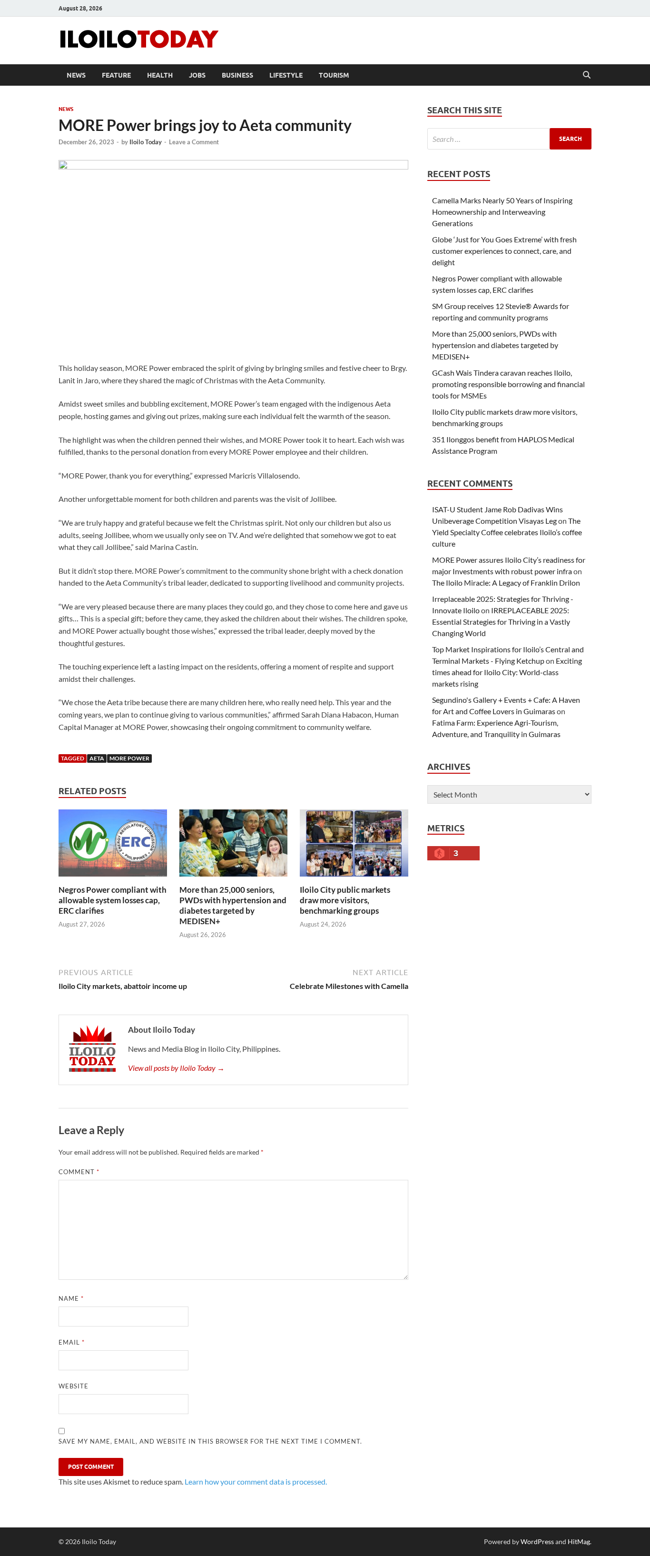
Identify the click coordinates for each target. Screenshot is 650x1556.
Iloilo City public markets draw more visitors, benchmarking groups (345, 900)
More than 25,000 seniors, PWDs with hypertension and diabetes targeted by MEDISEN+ (232, 905)
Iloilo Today (145, 142)
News (76, 75)
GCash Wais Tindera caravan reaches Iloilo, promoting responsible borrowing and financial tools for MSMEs (508, 384)
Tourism (334, 75)
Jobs (197, 75)
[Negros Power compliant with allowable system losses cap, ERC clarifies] (113, 845)
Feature (116, 75)
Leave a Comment (194, 142)
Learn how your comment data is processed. (256, 1481)
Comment (79, 1172)
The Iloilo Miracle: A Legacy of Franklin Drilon (506, 582)
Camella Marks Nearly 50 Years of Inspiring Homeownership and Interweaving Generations (502, 212)
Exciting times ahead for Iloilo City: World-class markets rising (507, 672)
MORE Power (129, 758)
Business (237, 75)
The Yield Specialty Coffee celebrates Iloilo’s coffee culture (507, 532)
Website (74, 1386)
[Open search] (587, 75)
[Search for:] (509, 139)
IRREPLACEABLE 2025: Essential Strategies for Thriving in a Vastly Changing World (501, 622)
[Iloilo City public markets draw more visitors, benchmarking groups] (354, 845)
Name (71, 1298)
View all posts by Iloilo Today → (176, 1067)
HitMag (579, 1541)
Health (160, 75)
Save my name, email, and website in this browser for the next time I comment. (210, 1441)
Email (72, 1342)
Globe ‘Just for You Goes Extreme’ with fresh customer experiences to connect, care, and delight (504, 251)
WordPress (537, 1541)
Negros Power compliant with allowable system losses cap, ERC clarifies (113, 900)
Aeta (96, 758)
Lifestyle (286, 75)
